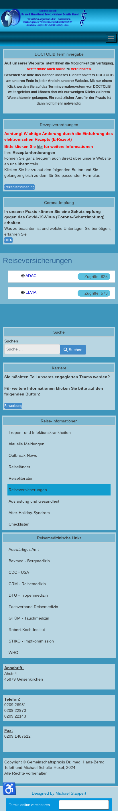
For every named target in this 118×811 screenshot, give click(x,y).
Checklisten (19, 524)
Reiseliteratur (21, 478)
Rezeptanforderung (19, 187)
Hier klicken (84, 805)
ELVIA (30, 292)
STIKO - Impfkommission (31, 641)
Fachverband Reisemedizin (33, 606)
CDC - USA (19, 572)
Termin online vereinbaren (29, 805)
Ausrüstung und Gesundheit (34, 501)
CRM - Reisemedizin (27, 583)
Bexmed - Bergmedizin (29, 561)
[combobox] (32, 349)
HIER (8, 240)
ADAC (30, 275)
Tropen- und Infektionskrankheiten (40, 432)
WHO (13, 652)
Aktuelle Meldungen (26, 444)
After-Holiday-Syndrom (29, 512)
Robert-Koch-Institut (27, 629)
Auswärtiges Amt (24, 549)
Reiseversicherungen (28, 489)
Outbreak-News (23, 455)
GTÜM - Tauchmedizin (29, 618)
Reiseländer (19, 467)
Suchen (11, 341)
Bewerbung (13, 406)
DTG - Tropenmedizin (28, 595)
